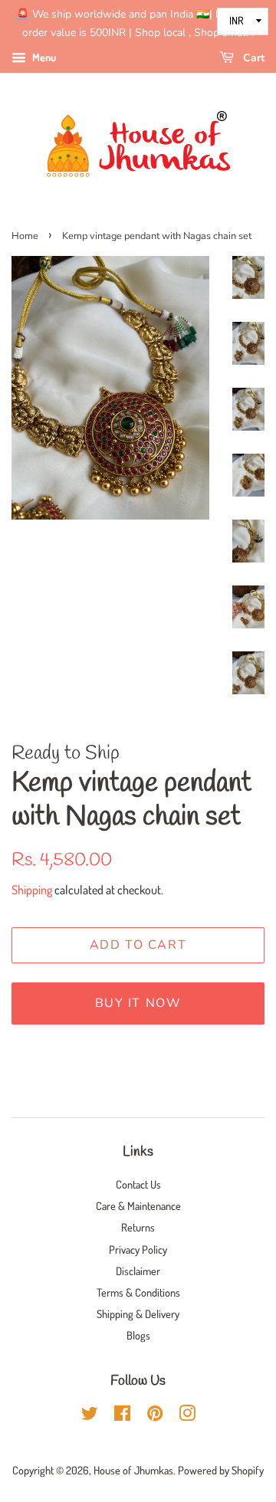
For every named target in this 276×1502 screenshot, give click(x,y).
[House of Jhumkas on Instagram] (187, 1415)
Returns (138, 1227)
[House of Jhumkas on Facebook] (122, 1415)
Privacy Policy (138, 1249)
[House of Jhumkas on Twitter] (89, 1415)
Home (25, 236)
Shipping (32, 889)
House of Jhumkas (133, 1470)
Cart (252, 58)
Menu (43, 57)
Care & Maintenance (138, 1205)
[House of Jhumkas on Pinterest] (154, 1415)
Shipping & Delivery (138, 1313)
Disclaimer (138, 1270)
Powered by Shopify (221, 1470)
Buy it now (138, 1003)
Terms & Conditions (138, 1292)
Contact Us (138, 1184)
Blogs (138, 1335)
